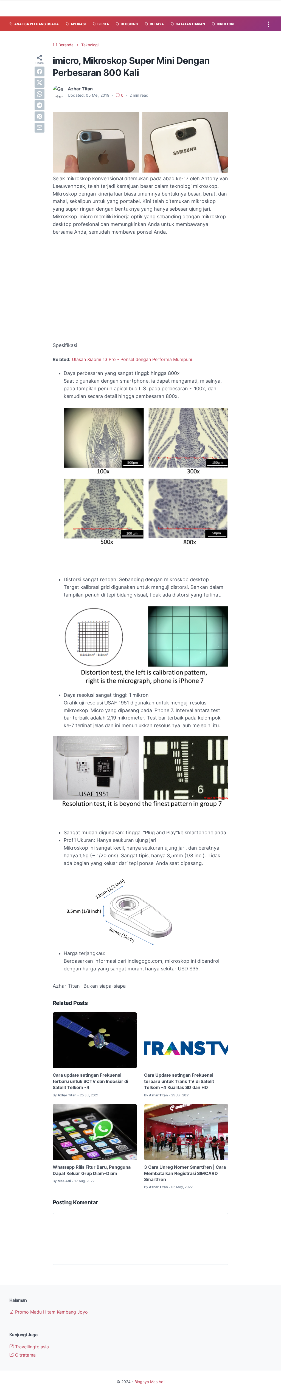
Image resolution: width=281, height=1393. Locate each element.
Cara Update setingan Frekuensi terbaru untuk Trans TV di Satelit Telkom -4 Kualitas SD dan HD (179, 1081)
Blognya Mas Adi (149, 1381)
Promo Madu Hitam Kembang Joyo (51, 1312)
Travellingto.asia (31, 1346)
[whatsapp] (39, 94)
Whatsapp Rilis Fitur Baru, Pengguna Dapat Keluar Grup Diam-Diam (92, 1170)
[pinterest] (39, 116)
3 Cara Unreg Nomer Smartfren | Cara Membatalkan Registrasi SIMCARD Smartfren (185, 1173)
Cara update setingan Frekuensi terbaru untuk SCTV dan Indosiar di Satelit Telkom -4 (90, 1081)
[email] (39, 128)
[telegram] (39, 105)
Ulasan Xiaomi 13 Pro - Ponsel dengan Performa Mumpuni (132, 359)
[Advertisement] (140, 288)
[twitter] (39, 83)
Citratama (25, 1355)
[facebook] (39, 71)
